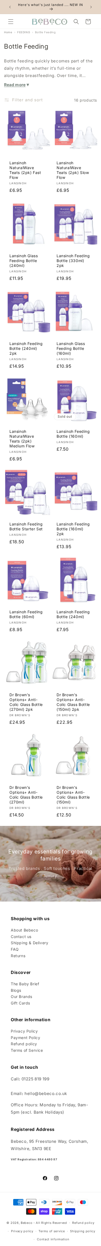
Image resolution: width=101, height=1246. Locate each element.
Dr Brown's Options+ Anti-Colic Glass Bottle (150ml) (73, 795)
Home (8, 32)
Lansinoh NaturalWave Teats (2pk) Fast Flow (25, 170)
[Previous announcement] (10, 7)
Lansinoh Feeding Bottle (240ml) (73, 614)
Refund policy (24, 1043)
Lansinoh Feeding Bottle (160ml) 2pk (73, 529)
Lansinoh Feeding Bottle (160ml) (73, 433)
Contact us (21, 936)
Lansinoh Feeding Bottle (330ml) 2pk (73, 260)
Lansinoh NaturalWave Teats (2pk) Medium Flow (22, 438)
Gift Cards (20, 1003)
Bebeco (26, 1223)
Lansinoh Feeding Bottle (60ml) (26, 614)
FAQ (15, 949)
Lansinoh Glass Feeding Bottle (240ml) (23, 260)
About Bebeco (24, 930)
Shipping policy (82, 1231)
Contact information (53, 1239)
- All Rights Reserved (50, 1223)
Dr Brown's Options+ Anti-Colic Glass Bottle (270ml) (26, 795)
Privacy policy (22, 1231)
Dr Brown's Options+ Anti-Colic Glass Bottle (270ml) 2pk (26, 702)
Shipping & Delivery (29, 942)
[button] (11, 22)
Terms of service (52, 1231)
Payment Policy (25, 1037)
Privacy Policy (24, 1031)
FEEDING (23, 32)
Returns (18, 955)
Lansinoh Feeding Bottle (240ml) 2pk (26, 348)
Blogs (16, 990)
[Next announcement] (91, 7)
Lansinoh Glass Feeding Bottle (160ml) (71, 348)
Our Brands (21, 996)
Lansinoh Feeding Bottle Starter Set (26, 526)
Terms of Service (27, 1050)
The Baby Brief (25, 984)
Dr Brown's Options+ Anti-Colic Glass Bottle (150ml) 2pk (73, 702)
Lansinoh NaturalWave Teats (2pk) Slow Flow (73, 170)
